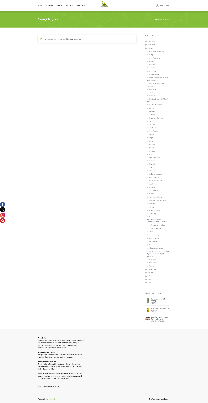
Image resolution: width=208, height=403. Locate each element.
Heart (151, 154)
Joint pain (152, 164)
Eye (150, 121)
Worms (151, 266)
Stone (151, 231)
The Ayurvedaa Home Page (158, 399)
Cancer (151, 92)
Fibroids (151, 134)
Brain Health (153, 89)
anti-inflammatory (155, 58)
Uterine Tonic (153, 241)
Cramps (151, 108)
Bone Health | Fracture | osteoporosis (155, 85)
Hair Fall (151, 147)
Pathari (151, 194)
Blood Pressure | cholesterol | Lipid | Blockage (157, 79)
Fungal (151, 138)
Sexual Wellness (154, 210)
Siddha (150, 279)
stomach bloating (155, 228)
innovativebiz (51, 399)
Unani (149, 282)
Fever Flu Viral (153, 131)
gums (151, 141)
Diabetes (152, 111)
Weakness (152, 259)
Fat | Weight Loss (154, 128)
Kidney (151, 167)
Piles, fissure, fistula (155, 197)
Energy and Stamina (156, 118)
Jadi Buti (151, 273)
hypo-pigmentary (155, 157)
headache (152, 151)
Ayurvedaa (151, 41)
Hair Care (152, 144)
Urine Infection (154, 238)
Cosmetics (151, 45)
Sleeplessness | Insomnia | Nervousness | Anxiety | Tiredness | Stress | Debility (157, 219)
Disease (150, 48)
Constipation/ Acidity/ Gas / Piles (157, 100)
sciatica (151, 207)
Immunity (152, 161)
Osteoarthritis (153, 190)
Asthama (152, 64)
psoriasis (152, 204)
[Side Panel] (167, 5)
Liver (150, 171)
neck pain (152, 187)
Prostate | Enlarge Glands (157, 200)
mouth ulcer (153, 184)
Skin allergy (153, 214)
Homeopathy (152, 269)
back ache (152, 68)
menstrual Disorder (155, 180)
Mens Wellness (154, 177)
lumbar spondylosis (155, 174)
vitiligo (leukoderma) (156, 248)
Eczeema (152, 115)
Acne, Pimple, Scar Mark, (157, 51)
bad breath (152, 71)
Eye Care (152, 125)
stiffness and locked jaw (157, 225)
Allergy (151, 55)
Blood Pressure (154, 74)
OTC (149, 276)
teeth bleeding (154, 235)
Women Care (153, 263)
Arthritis (151, 61)
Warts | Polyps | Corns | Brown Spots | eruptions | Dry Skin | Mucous (158, 253)
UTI (150, 245)
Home (157, 19)
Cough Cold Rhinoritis (156, 105)
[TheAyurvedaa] (104, 5)
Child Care (152, 96)
